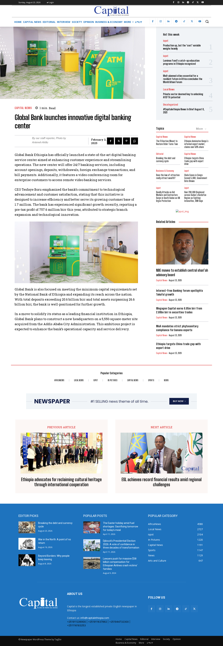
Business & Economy (165, 171)
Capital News (23, 107)
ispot (165, 40)
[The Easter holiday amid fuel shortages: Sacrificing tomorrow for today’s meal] (91, 527)
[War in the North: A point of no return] (26, 544)
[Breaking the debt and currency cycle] (26, 527)
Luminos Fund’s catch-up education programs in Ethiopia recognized (181, 62)
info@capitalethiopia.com (94, 617)
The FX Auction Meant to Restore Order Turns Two (167, 142)
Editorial (159, 154)
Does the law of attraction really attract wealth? (168, 177)
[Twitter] (198, 3)
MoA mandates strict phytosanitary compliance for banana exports (177, 328)
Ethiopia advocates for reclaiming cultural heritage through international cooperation (61, 482)
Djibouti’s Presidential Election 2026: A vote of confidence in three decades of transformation (121, 544)
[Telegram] (188, 3)
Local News (169, 89)
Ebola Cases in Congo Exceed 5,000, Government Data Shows (195, 178)
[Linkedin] (183, 3)
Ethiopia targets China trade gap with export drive (194, 161)
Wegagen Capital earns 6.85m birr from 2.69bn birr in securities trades (179, 310)
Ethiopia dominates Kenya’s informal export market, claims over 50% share (196, 144)
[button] (207, 21)
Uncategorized (170, 104)
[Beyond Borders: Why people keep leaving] (26, 560)
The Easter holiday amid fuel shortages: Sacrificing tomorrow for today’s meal (120, 526)
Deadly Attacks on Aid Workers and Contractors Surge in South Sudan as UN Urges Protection (168, 196)
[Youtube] (203, 3)
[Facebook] (173, 3)
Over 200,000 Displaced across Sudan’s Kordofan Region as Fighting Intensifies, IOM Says (195, 196)
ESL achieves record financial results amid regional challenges (162, 482)
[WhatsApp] (134, 140)
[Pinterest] (126, 140)
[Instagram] (178, 3)
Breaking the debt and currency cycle (165, 160)
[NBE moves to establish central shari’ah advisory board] (182, 246)
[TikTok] (193, 3)
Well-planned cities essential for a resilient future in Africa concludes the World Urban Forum (182, 79)
